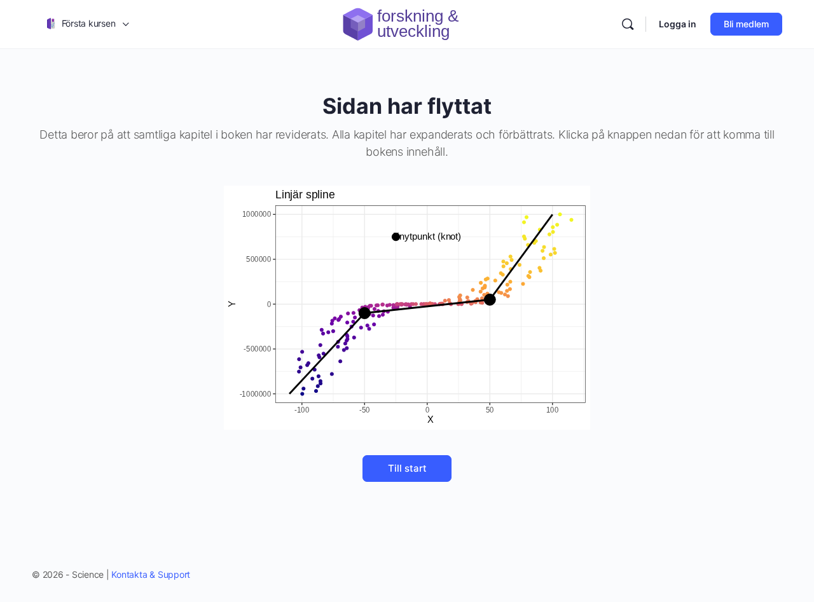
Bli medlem (746, 23)
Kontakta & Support (150, 574)
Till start (407, 468)
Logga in (677, 23)
